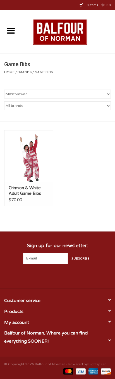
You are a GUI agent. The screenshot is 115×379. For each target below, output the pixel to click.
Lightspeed (97, 364)
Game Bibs (44, 72)
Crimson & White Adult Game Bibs (25, 190)
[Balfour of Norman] (68, 31)
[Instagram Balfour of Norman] (67, 275)
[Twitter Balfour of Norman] (57, 275)
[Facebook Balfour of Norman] (47, 275)
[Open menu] (11, 30)
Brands (25, 72)
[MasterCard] (67, 371)
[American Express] (93, 371)
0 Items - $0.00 (98, 5)
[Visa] (80, 371)
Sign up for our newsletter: (57, 246)
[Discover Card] (105, 371)
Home (9, 72)
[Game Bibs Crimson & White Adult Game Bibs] (28, 156)
